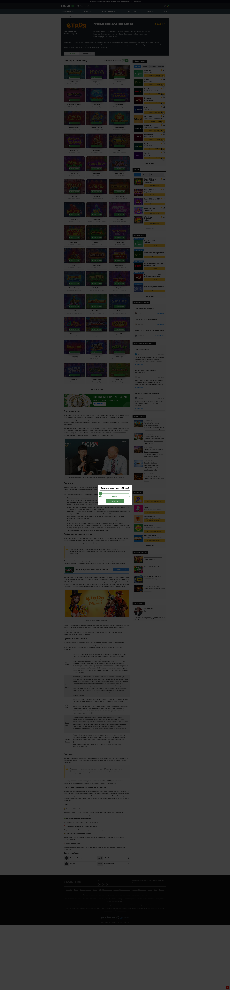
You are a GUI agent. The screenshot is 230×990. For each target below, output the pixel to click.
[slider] (100, 493)
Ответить (115, 501)
